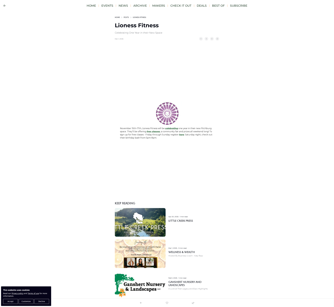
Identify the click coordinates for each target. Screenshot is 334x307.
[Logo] (4, 5)
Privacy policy (17, 293)
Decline (41, 301)
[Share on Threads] (212, 39)
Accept (10, 301)
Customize (26, 301)
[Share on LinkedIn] (217, 39)
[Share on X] (206, 39)
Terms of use (33, 293)
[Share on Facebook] (201, 39)
